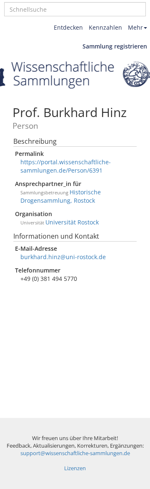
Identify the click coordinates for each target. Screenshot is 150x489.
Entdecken (68, 27)
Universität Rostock (72, 222)
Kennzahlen (105, 27)
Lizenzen (75, 468)
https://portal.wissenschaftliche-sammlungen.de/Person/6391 (65, 166)
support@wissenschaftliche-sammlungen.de (75, 453)
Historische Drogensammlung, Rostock (60, 196)
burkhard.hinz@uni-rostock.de (63, 257)
